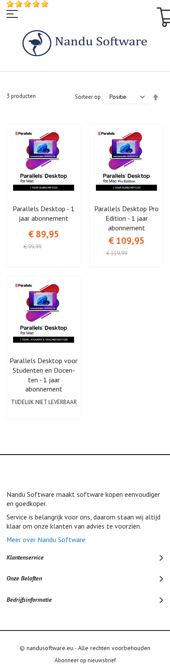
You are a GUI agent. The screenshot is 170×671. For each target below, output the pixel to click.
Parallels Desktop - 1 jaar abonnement (44, 213)
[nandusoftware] (85, 44)
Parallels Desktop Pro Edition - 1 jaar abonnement (126, 218)
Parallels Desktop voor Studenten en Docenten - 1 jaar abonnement (44, 374)
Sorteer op (88, 97)
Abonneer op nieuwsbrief (85, 660)
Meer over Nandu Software (46, 539)
